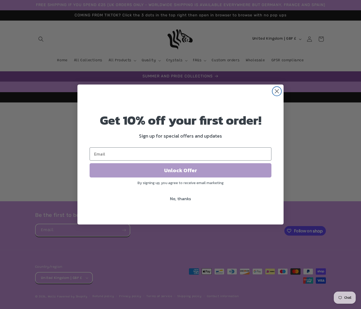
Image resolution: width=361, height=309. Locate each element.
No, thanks (180, 198)
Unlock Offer (180, 170)
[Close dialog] (276, 91)
